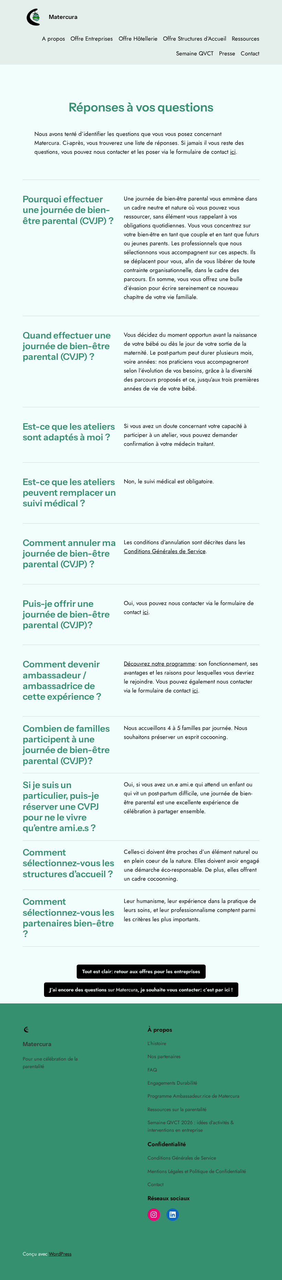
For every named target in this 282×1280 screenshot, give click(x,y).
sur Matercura (141, 989)
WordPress (60, 1253)
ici (233, 152)
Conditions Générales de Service (164, 551)
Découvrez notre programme (159, 663)
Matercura (63, 16)
